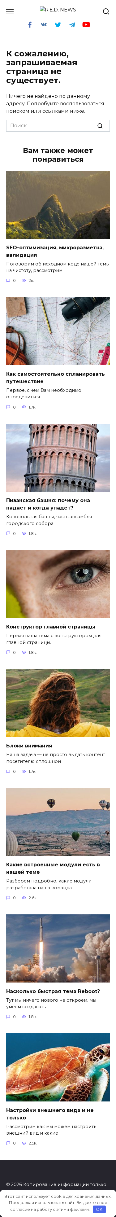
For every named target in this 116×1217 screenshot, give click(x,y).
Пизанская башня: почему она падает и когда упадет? (48, 504)
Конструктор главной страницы (50, 627)
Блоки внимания (29, 746)
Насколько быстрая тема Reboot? (53, 991)
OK (99, 1209)
